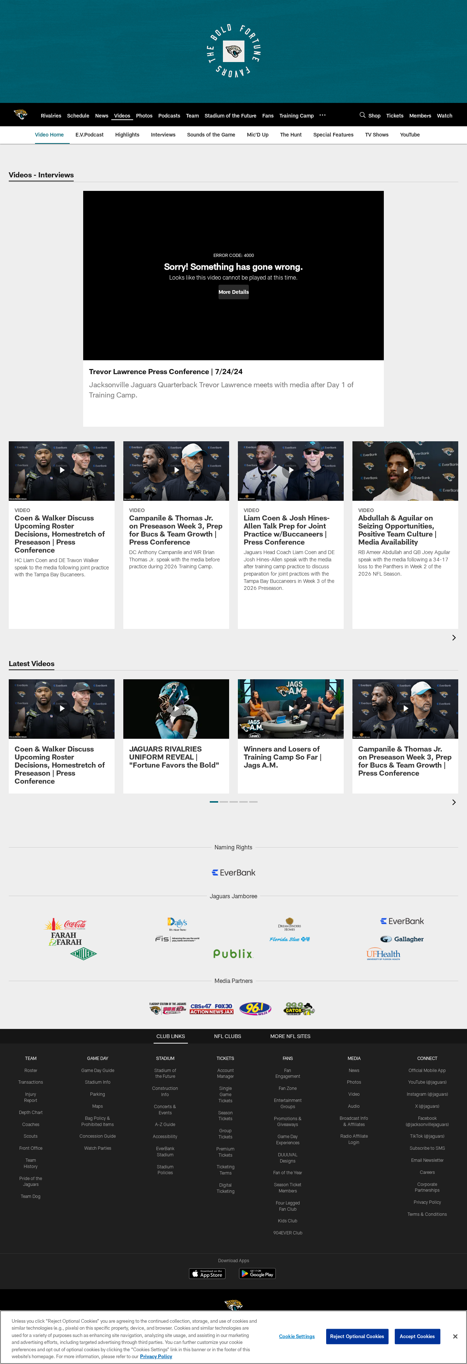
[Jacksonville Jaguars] (233, 1307)
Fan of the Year (287, 1172)
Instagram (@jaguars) (427, 1093)
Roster (30, 1070)
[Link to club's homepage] (20, 114)
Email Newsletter (427, 1160)
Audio (354, 1106)
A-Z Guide (165, 1124)
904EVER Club (287, 1232)
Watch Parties (97, 1147)
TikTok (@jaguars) (427, 1135)
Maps (97, 1106)
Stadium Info (98, 1081)
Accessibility (165, 1136)
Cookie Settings (297, 1336)
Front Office (30, 1147)
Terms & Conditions (427, 1214)
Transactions (30, 1081)
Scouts (31, 1135)
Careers (427, 1172)
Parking (97, 1093)
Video (354, 1093)
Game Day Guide (97, 1070)
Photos (354, 1081)
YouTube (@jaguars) (427, 1081)
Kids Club (287, 1220)
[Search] (363, 115)
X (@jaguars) (427, 1106)
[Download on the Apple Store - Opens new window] (207, 1274)
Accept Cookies (417, 1336)
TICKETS (225, 1058)
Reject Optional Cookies (357, 1336)
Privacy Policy (427, 1201)
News (354, 1070)
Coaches (30, 1124)
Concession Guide (98, 1135)
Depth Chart (31, 1112)
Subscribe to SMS (427, 1147)
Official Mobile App (427, 1070)
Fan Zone (288, 1088)
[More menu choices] (322, 115)
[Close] (455, 1337)
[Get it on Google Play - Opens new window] (257, 1277)
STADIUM (165, 1058)
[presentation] (455, 638)
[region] (233, 1337)
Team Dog (30, 1196)
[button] (234, 292)
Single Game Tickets (225, 1094)
